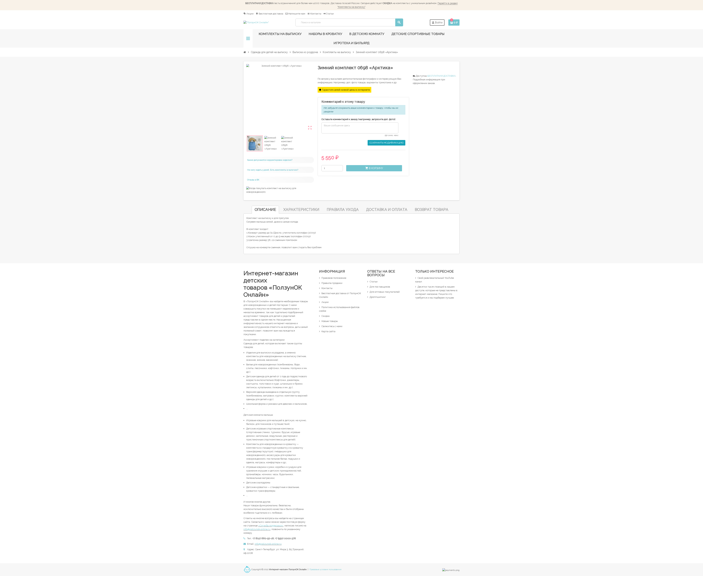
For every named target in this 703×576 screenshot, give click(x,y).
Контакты (314, 13)
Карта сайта (328, 331)
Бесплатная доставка (269, 13)
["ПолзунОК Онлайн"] (256, 22)
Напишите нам (296, 13)
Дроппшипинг (378, 297)
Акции (248, 13)
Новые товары (329, 321)
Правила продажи (331, 283)
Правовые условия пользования (325, 569)
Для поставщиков (380, 286)
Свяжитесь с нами (331, 326)
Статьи (328, 13)
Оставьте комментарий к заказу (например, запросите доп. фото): (358, 119)
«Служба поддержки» (270, 525)
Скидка (325, 316)
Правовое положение (333, 278)
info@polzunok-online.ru (256, 529)
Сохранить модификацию (386, 142)
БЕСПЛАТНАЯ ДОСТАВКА (441, 75)
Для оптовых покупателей (385, 291)
